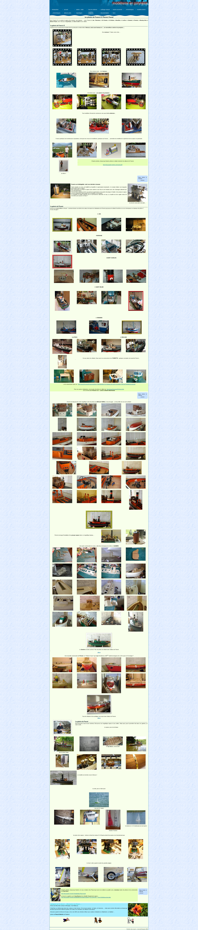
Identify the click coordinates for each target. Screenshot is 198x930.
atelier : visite (80, 9)
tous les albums (92, 9)
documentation (105, 13)
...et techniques (56, 13)
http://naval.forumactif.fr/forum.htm (115, 389)
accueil (66, 9)
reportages (79, 13)
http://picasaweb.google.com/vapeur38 (112, 164)
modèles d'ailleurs (90, 13)
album (99, 652)
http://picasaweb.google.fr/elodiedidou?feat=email (73, 893)
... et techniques (129, 9)
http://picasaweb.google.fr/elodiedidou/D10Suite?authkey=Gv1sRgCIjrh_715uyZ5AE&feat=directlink (86, 897)
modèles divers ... (142, 9)
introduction (55, 9)
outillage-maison (105, 9)
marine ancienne (117, 9)
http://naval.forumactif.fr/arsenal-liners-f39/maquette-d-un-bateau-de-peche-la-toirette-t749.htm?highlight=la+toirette (106, 384)
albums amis (67, 13)
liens (114, 13)
